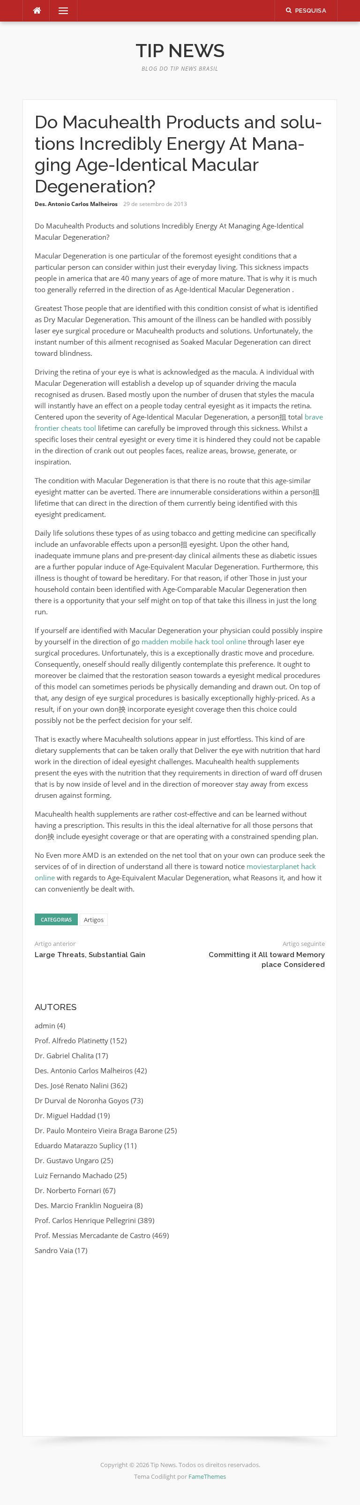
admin (45, 1025)
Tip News (180, 50)
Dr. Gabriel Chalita (64, 1055)
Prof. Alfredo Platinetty (71, 1040)
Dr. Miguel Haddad (65, 1115)
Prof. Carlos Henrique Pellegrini (85, 1220)
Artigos (94, 919)
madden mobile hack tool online (194, 641)
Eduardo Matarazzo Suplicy (78, 1145)
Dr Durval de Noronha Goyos (82, 1100)
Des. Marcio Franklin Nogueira (84, 1205)
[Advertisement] (180, 1333)
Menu (59, 10)
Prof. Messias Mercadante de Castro (92, 1235)
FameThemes (207, 1476)
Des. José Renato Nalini (72, 1085)
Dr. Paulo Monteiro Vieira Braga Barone (99, 1130)
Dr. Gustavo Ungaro (67, 1160)
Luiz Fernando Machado (73, 1175)
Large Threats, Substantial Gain (90, 955)
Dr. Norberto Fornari (68, 1190)
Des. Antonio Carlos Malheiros (76, 204)
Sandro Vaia (54, 1250)
